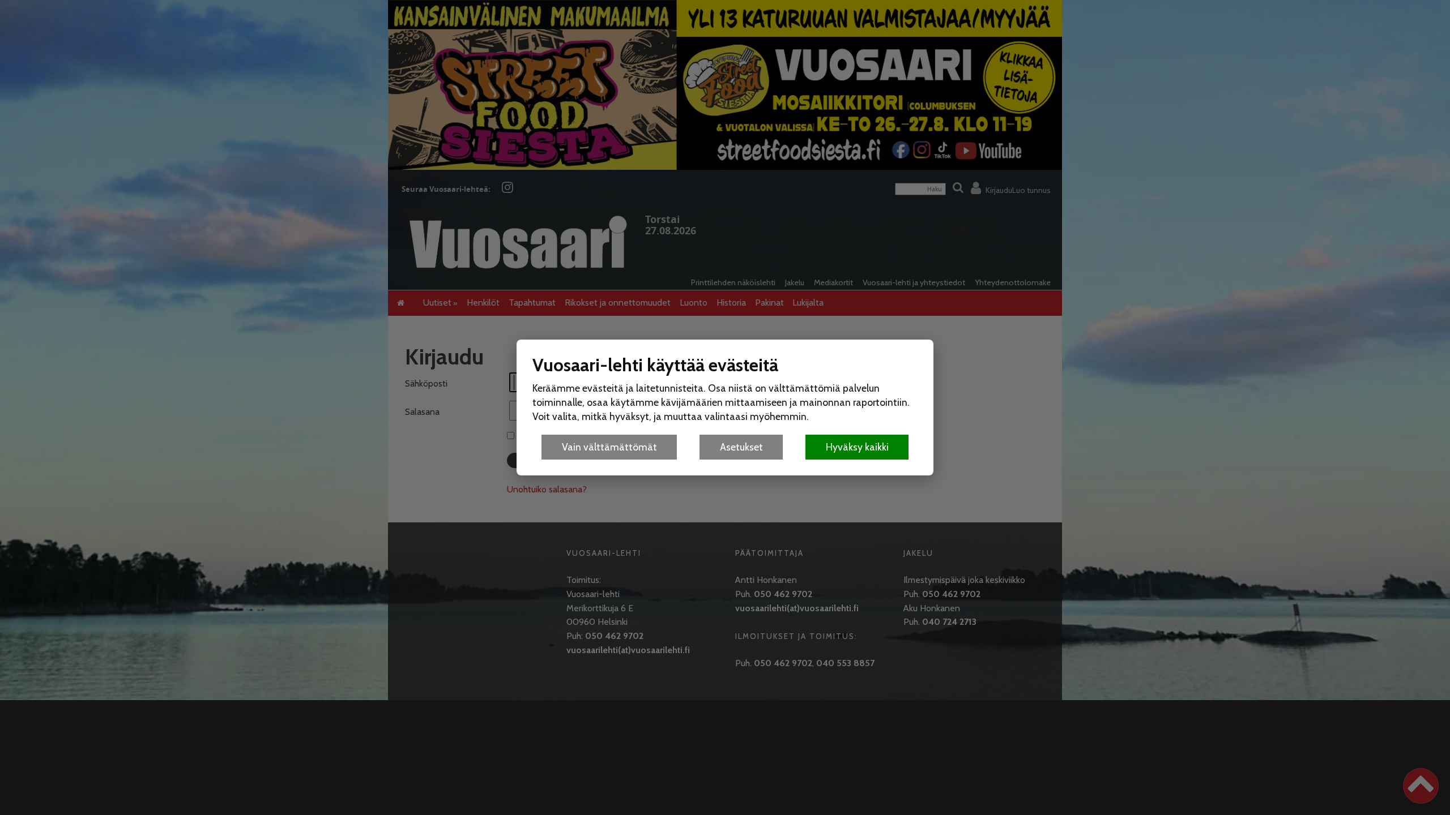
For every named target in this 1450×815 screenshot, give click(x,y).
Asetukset (741, 447)
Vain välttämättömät (609, 447)
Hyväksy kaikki (857, 447)
